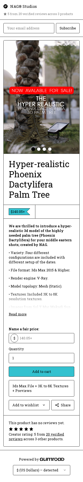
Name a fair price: (24, 329)
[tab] (33, 149)
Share (66, 405)
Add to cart (41, 371)
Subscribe (68, 28)
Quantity (16, 349)
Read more (18, 314)
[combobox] (29, 405)
